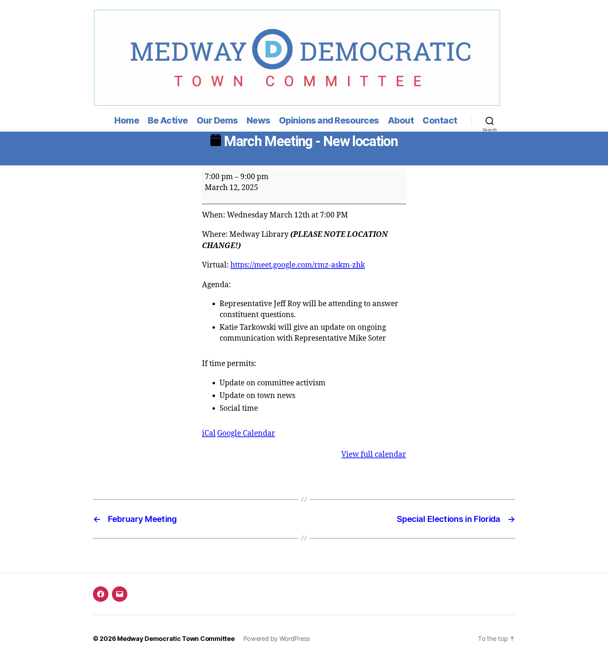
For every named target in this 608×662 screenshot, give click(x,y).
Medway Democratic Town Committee (175, 638)
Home (126, 120)
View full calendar (373, 454)
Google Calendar (246, 433)
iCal (209, 433)
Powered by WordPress (276, 638)
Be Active (168, 120)
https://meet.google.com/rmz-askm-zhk (297, 265)
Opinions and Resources (329, 120)
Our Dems (217, 120)
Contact (440, 120)
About (401, 120)
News (258, 120)
